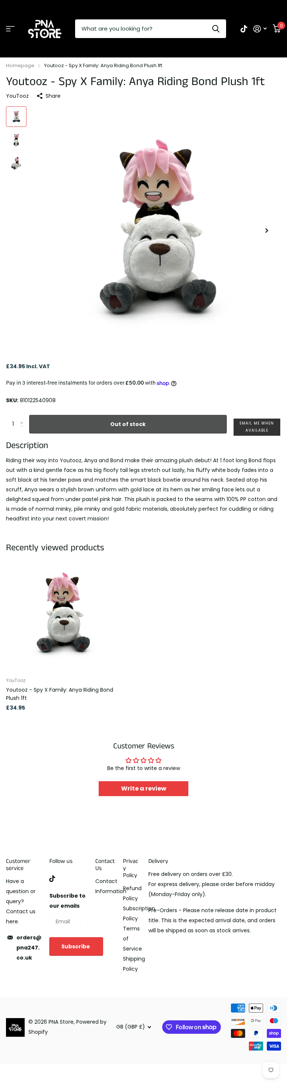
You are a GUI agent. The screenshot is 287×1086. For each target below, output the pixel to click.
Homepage (20, 65)
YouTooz (17, 96)
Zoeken (216, 28)
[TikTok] (52, 878)
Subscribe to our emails (67, 901)
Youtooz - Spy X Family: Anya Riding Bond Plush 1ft (59, 693)
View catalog (10, 29)
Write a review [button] (143, 788)
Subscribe (76, 946)
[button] (267, 230)
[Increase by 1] (23, 417)
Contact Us (105, 865)
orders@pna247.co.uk (28, 947)
